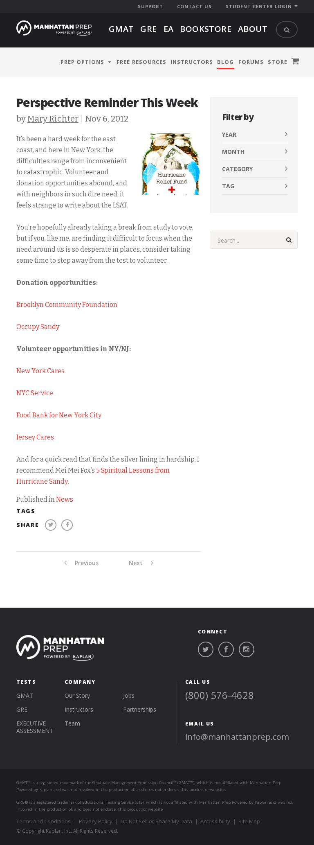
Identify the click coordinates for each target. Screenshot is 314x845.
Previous (86, 563)
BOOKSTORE (205, 28)
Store (277, 61)
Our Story (77, 695)
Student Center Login (259, 6)
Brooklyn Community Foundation (66, 305)
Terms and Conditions (43, 821)
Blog (225, 61)
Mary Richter (52, 119)
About (252, 28)
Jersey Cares (35, 437)
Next (136, 563)
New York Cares (40, 371)
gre (148, 28)
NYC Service (34, 393)
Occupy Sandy (37, 327)
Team (72, 723)
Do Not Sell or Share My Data (156, 821)
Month (233, 151)
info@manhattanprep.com (237, 736)
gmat (121, 28)
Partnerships (139, 709)
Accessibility (215, 821)
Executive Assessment (34, 727)
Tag (228, 186)
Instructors (191, 61)
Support (150, 6)
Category (237, 169)
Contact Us (194, 6)
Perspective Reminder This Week (107, 102)
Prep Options (82, 61)
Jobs (129, 695)
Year (229, 134)
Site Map (249, 821)
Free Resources (141, 61)
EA (169, 28)
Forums (251, 61)
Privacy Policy (95, 821)
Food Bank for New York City (58, 415)
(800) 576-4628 (219, 695)
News (64, 499)
